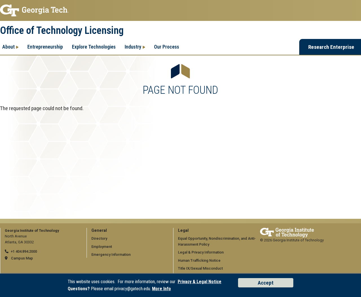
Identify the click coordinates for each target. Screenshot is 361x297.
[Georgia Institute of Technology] (180, 10)
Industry (133, 47)
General (99, 230)
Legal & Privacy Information (201, 252)
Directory (99, 238)
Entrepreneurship (45, 47)
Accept (266, 282)
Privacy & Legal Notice (199, 281)
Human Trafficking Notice (199, 260)
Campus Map (22, 258)
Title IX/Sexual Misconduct (200, 268)
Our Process (166, 47)
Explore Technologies (94, 47)
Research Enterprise (331, 47)
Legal (183, 230)
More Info (161, 288)
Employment (101, 246)
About (8, 47)
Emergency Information (111, 254)
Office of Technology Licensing (62, 30)
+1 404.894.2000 (24, 251)
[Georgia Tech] (287, 230)
